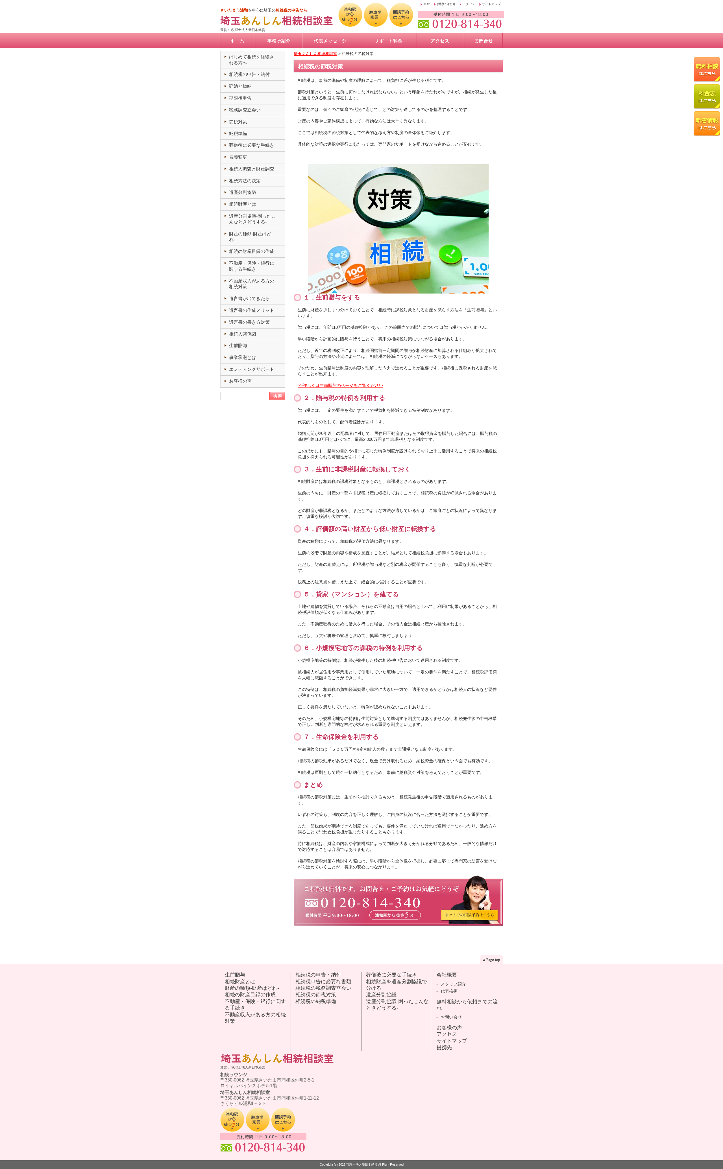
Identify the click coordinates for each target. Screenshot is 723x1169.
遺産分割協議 (242, 192)
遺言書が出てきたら (249, 298)
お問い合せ (451, 1017)
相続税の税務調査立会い (323, 988)
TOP (426, 4)
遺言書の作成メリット (251, 310)
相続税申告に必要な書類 (323, 981)
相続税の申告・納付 (249, 74)
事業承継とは (242, 357)
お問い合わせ (446, 4)
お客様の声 (240, 381)
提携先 (444, 1047)
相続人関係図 (242, 334)
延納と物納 (240, 86)
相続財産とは (242, 204)
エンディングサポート (251, 369)
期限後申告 (240, 98)
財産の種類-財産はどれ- (252, 988)
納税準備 (238, 133)
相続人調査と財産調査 (251, 169)
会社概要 (447, 975)
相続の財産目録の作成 (251, 251)
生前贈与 (238, 345)
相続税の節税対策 (315, 994)
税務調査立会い (245, 110)
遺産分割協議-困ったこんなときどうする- (397, 1005)
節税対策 (238, 121)
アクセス (469, 4)
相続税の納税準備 (315, 1001)
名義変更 (238, 157)
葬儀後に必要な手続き (251, 145)
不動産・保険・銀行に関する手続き (255, 1005)
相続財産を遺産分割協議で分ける (396, 985)
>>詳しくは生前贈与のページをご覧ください (340, 385)
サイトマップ (491, 4)
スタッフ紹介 (453, 984)
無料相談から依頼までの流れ (467, 1005)
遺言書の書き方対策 (249, 322)
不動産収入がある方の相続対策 (255, 1018)
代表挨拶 (449, 991)
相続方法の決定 (245, 180)
